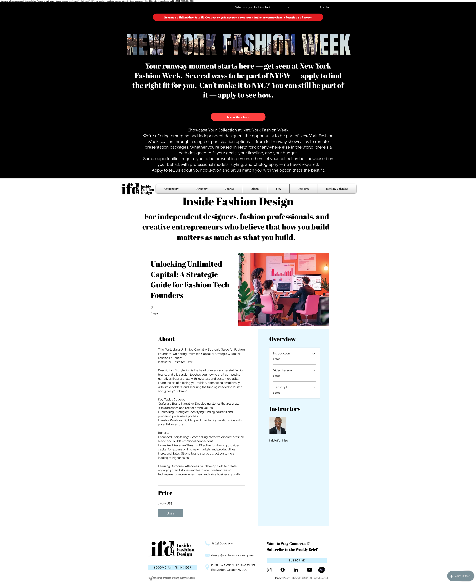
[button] (297, 560)
